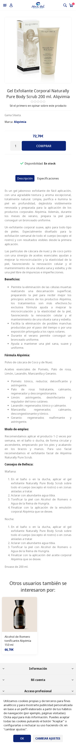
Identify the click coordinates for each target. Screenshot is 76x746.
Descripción (25, 178)
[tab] (24, 178)
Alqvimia (20, 122)
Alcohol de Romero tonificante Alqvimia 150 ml (18, 641)
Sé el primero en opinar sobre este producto (38, 106)
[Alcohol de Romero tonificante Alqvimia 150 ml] (19, 614)
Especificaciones (48, 178)
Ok (22, 738)
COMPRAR (43, 146)
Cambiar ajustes (47, 738)
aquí (15, 717)
